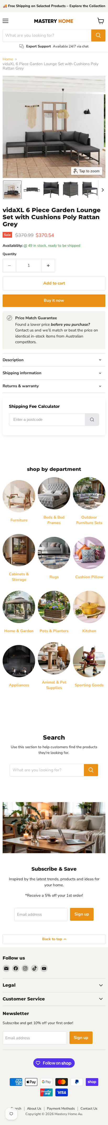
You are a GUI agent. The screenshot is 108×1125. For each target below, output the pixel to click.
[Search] (98, 35)
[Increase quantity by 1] (48, 265)
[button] (12, 190)
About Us (34, 1108)
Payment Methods (61, 1108)
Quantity (10, 254)
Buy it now (54, 300)
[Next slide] (102, 189)
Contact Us (88, 1108)
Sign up (81, 914)
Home (8, 59)
